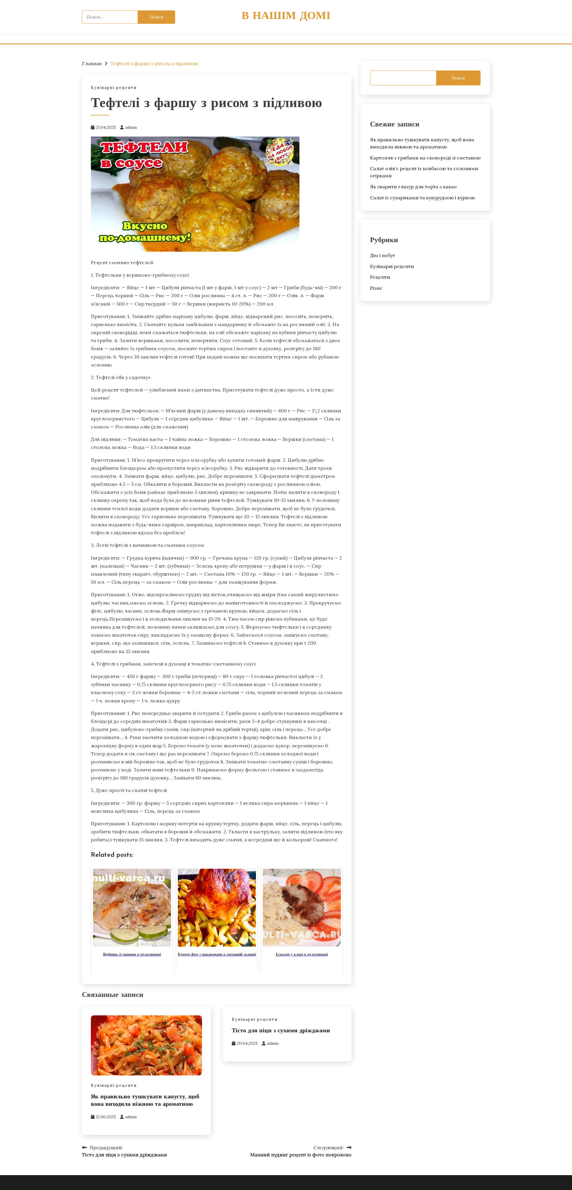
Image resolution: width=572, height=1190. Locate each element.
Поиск (458, 78)
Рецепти (380, 277)
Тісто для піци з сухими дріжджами (281, 1031)
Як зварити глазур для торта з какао (413, 187)
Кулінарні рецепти (114, 87)
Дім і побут (382, 255)
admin (131, 127)
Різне (376, 288)
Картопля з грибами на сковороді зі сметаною (425, 158)
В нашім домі (286, 16)
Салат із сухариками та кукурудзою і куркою (422, 198)
